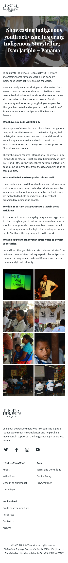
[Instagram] (27, 449)
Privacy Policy (44, 482)
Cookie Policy (44, 476)
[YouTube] (37, 449)
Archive (7, 527)
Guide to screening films (16, 508)
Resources (8, 514)
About (6, 469)
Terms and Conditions (49, 469)
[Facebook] (16, 449)
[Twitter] (6, 449)
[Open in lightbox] (18, 284)
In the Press (9, 476)
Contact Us (9, 521)
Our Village (9, 489)
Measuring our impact (15, 482)
